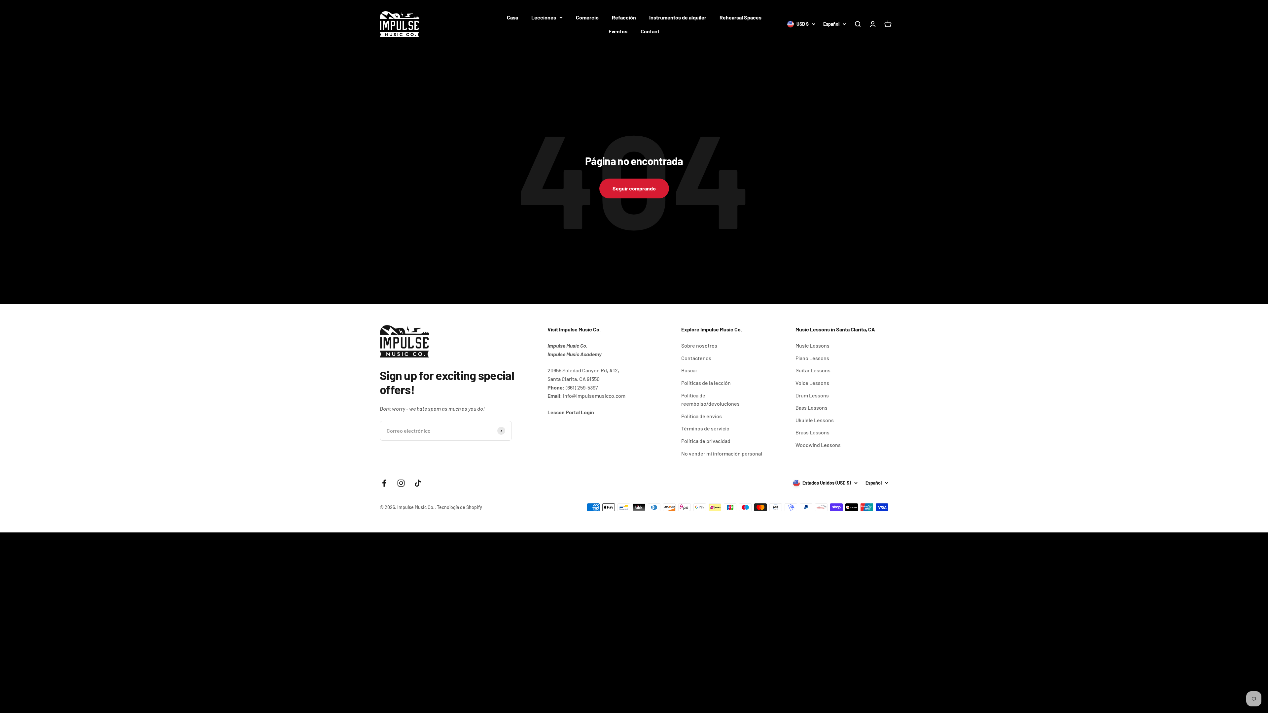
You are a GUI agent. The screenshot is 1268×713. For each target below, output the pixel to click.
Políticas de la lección (706, 383)
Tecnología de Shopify (459, 507)
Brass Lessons (812, 432)
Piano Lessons (812, 358)
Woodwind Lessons (818, 445)
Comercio (587, 17)
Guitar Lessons (812, 370)
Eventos (618, 31)
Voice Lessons (812, 383)
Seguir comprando (634, 188)
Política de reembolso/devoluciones (710, 399)
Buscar (689, 370)
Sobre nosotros (699, 345)
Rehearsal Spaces (740, 17)
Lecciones (543, 17)
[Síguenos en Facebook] (384, 483)
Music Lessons (812, 345)
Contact (650, 31)
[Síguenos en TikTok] (417, 483)
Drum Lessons (812, 395)
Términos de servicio (705, 428)
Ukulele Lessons (814, 420)
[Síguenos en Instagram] (401, 483)
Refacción (624, 17)
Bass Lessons (811, 407)
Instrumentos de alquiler (677, 17)
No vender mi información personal (721, 453)
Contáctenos (696, 358)
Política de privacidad (705, 441)
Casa (512, 17)
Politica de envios (701, 416)
